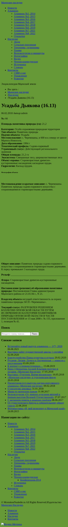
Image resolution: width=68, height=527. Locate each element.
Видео (17, 58)
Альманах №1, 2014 (24, 13)
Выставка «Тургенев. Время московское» (30, 374)
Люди (17, 42)
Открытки (19, 36)
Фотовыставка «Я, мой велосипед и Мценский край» (36, 408)
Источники (20, 64)
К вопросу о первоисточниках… (25, 366)
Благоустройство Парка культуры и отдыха (31, 357)
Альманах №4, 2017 (24, 22)
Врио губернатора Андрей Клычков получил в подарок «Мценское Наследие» (33, 370)
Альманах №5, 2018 (24, 25)
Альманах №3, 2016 (24, 19)
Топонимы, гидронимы (26, 47)
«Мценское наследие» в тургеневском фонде (32, 377)
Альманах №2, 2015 (24, 16)
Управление (20, 75)
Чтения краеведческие (26, 61)
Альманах (13, 10)
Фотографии (21, 56)
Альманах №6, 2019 (24, 27)
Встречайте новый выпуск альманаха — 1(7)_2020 (35, 346)
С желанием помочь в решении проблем (29, 400)
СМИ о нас (20, 73)
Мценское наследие (11, 2)
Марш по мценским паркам (22, 391)
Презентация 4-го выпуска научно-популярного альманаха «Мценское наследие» (33, 384)
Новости (12, 8)
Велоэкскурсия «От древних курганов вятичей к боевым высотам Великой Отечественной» (34, 396)
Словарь (18, 67)
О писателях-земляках (19, 388)
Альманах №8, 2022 (24, 33)
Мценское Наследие (12, 505)
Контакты (13, 70)
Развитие (19, 78)
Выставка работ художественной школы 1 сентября (35, 352)
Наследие (13, 39)
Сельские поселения (25, 44)
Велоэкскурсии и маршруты (29, 53)
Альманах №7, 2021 (24, 30)
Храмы (18, 50)
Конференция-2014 (30, 480)
